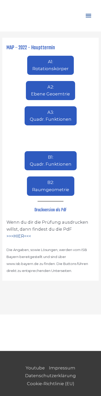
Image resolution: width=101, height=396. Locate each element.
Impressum (62, 367)
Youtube (35, 367)
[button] (50, 65)
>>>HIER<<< (18, 236)
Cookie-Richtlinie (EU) (50, 383)
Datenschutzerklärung (50, 375)
